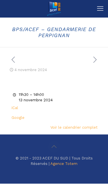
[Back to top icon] (54, 146)
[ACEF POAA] (54, 8)
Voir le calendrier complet (74, 127)
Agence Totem (63, 163)
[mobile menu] (100, 9)
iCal (15, 108)
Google (18, 117)
